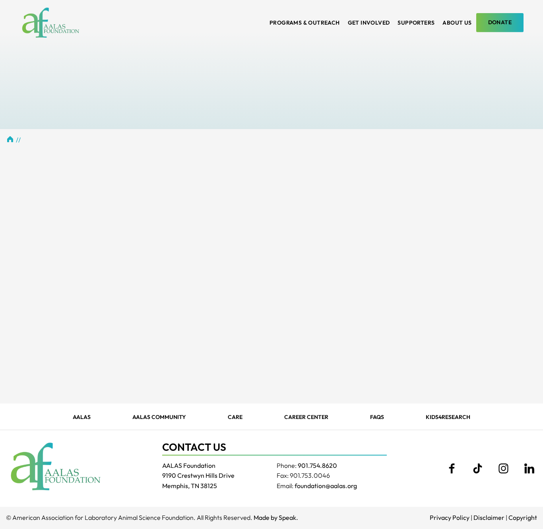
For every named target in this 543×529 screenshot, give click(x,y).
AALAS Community (159, 417)
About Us (456, 22)
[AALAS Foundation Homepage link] (55, 466)
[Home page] (50, 22)
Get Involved (369, 22)
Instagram (503, 469)
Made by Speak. (276, 517)
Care (235, 417)
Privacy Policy (449, 517)
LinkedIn (529, 469)
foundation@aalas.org (326, 486)
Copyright (522, 517)
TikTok (477, 469)
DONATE (500, 22)
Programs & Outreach (305, 22)
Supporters (416, 22)
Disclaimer (488, 517)
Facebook (452, 469)
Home (10, 139)
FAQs (377, 417)
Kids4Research (448, 417)
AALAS (82, 417)
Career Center (306, 417)
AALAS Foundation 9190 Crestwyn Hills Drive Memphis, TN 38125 (198, 475)
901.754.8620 (317, 465)
